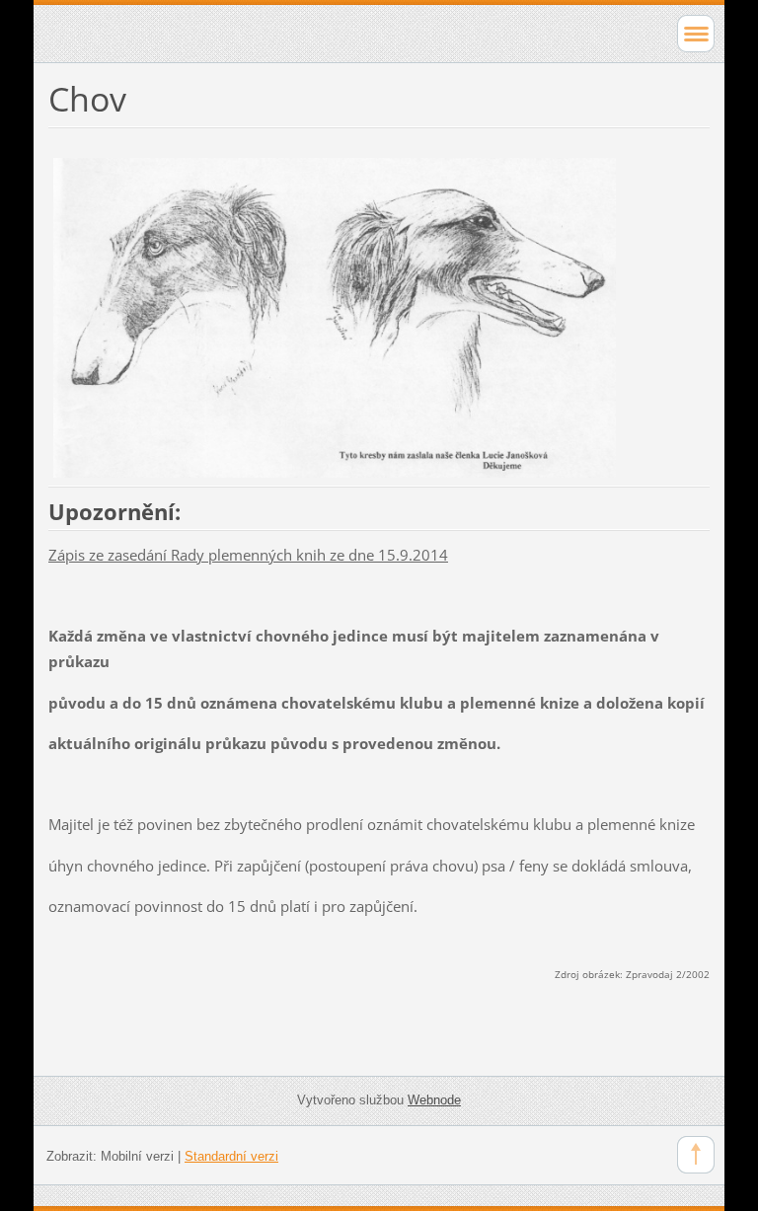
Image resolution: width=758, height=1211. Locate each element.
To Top (696, 1154)
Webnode (434, 1100)
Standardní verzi (231, 1156)
